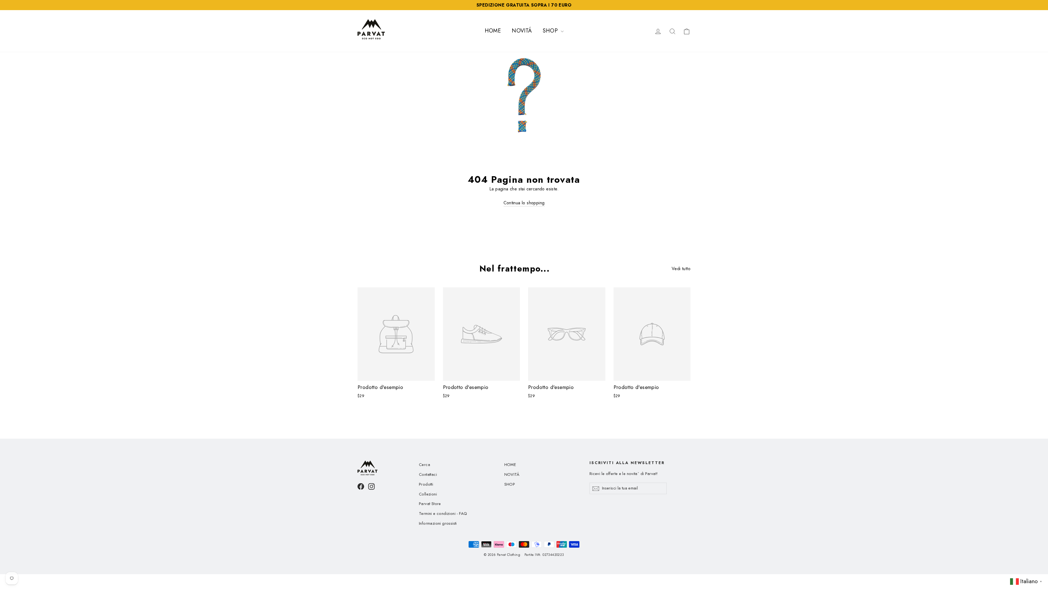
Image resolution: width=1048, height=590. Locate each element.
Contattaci (428, 474)
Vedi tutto (681, 269)
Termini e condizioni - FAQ (443, 514)
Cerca (424, 465)
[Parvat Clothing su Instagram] (371, 486)
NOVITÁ (522, 31)
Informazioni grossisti (438, 523)
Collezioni (428, 494)
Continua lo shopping (524, 203)
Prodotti (426, 484)
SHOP (551, 31)
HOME (493, 31)
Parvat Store (430, 504)
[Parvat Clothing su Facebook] (361, 486)
